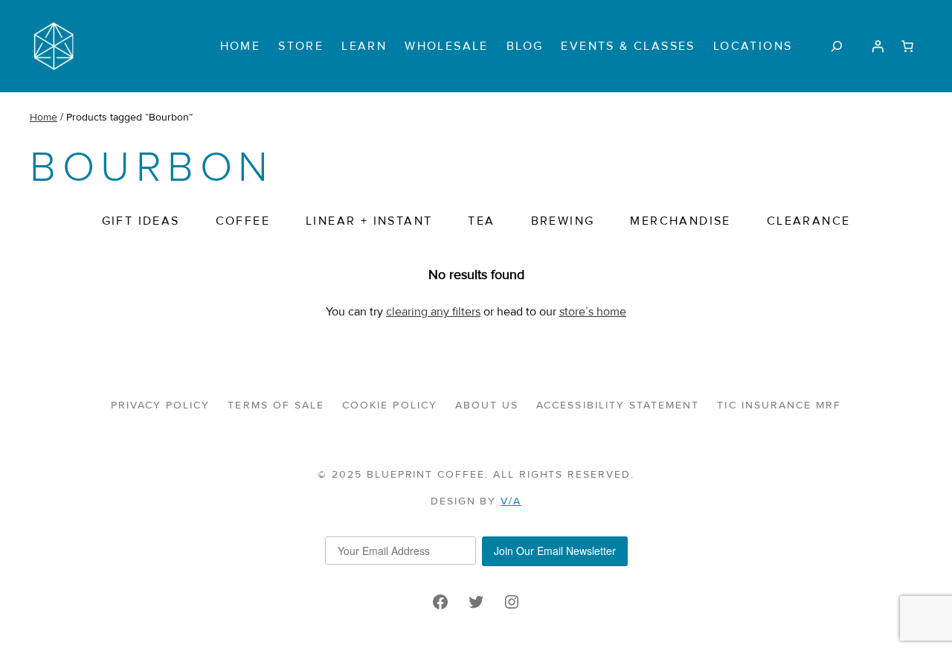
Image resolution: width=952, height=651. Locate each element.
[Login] (877, 46)
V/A (511, 501)
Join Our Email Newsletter (555, 550)
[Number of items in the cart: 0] (907, 46)
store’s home (592, 311)
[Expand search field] (836, 46)
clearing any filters (433, 311)
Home (43, 117)
